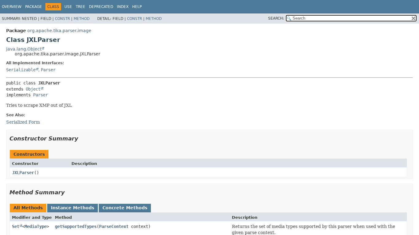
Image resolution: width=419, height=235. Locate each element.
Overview (11, 7)
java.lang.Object (23, 49)
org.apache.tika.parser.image (59, 30)
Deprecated (101, 7)
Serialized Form (23, 122)
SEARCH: (276, 18)
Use (68, 7)
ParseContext (114, 226)
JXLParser (23, 172)
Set (15, 226)
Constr (62, 19)
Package (33, 7)
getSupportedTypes (76, 226)
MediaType (36, 226)
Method (82, 19)
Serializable (21, 69)
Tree (80, 7)
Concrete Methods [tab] (124, 207)
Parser (48, 69)
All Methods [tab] (28, 207)
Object (33, 89)
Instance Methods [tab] (72, 207)
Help (137, 7)
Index (123, 7)
